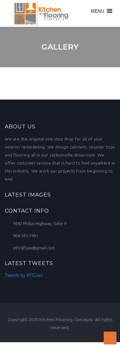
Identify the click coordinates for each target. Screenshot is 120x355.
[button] (97, 10)
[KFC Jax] (39, 13)
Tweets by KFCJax (24, 275)
